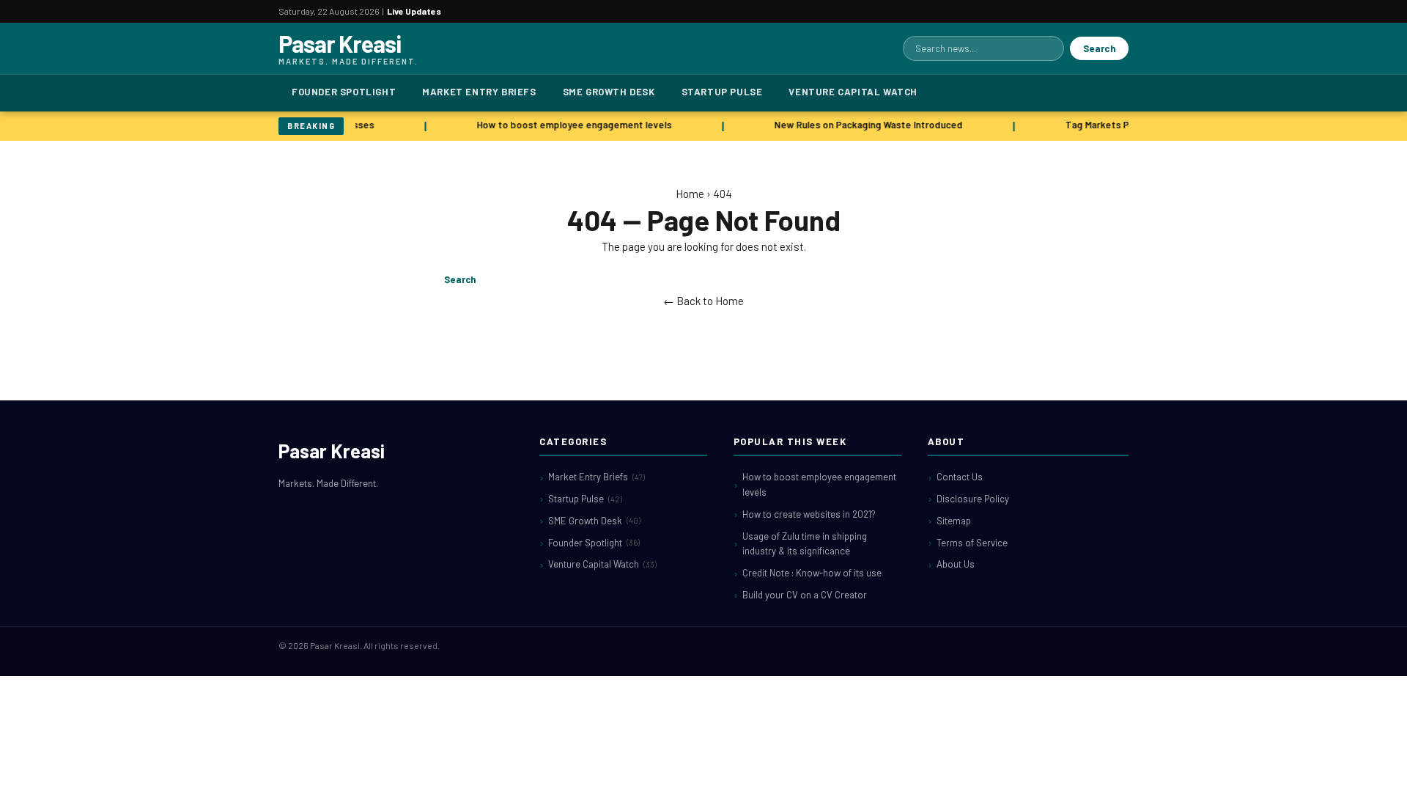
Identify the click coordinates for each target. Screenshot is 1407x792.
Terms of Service (972, 543)
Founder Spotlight (344, 92)
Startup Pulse (722, 92)
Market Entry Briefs (479, 92)
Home (690, 193)
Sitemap (954, 521)
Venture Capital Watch (853, 92)
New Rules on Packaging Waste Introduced (865, 125)
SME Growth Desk (609, 92)
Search (1099, 48)
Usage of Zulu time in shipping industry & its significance (804, 543)
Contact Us (960, 477)
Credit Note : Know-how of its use (812, 573)
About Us (956, 564)
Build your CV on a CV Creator (804, 595)
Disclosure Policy (973, 499)
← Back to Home (703, 300)
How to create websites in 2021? (809, 514)
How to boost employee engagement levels (570, 125)
